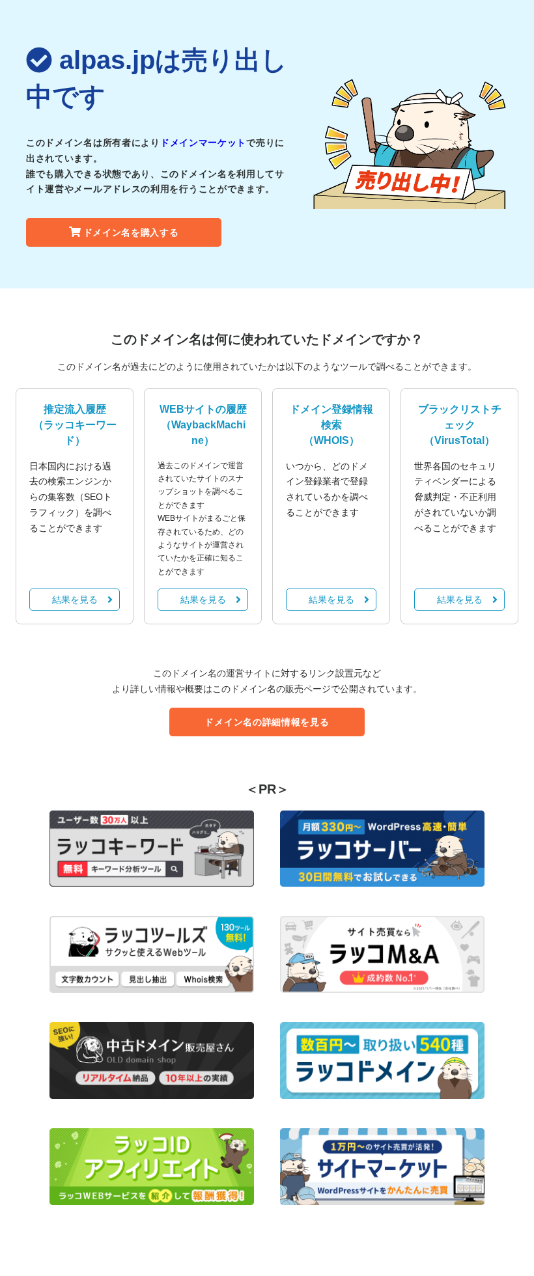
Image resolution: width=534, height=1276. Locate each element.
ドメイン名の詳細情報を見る (266, 722)
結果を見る (75, 599)
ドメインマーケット (203, 142)
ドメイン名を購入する (131, 232)
